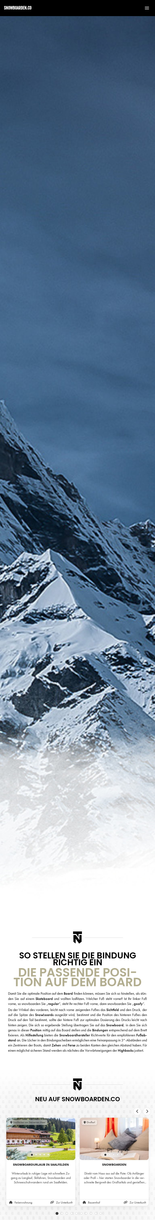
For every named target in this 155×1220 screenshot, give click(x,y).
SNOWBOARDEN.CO (17, 7)
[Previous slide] (137, 1111)
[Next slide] (147, 1111)
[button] (145, 8)
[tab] (32, 1154)
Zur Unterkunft (64, 1202)
